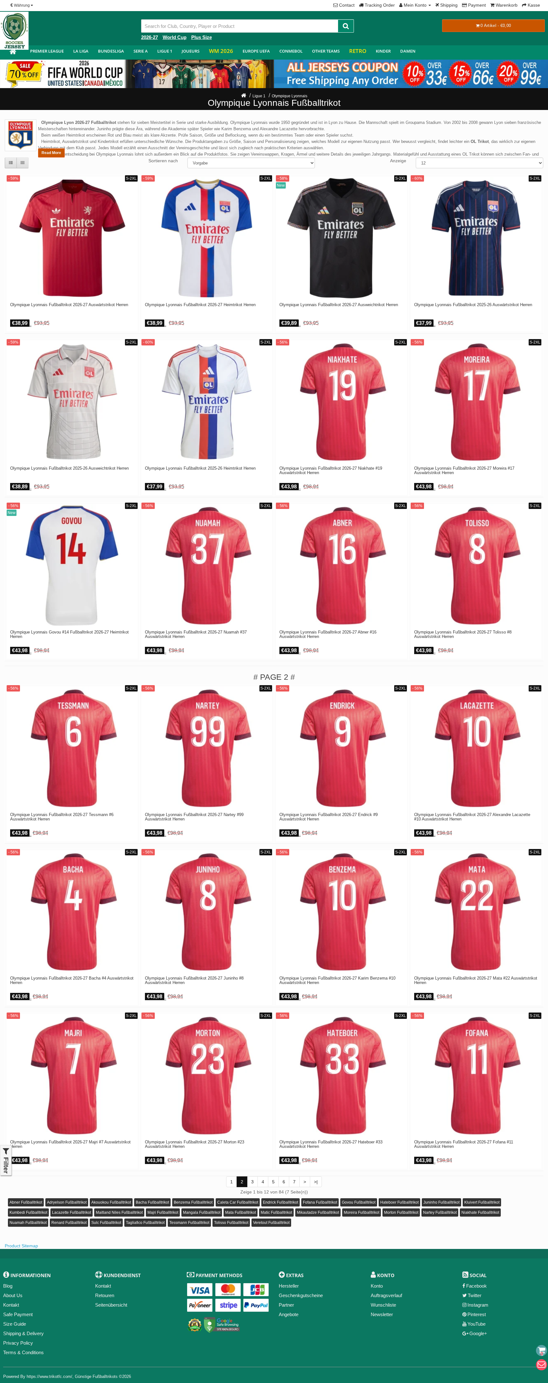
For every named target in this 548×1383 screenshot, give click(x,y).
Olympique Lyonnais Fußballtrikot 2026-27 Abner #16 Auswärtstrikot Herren (327, 634)
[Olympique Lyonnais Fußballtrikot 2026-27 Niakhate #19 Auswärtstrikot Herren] (341, 402)
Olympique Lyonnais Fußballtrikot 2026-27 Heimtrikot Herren (200, 305)
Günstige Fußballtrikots (96, 1376)
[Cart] (541, 1350)
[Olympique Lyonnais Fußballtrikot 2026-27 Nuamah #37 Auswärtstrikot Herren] (207, 565)
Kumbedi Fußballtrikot (28, 1212)
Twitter (474, 1295)
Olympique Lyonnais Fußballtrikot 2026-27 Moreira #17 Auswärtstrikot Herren (464, 470)
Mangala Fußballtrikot (201, 1212)
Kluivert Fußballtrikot (481, 1202)
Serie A (141, 51)
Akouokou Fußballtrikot (111, 1202)
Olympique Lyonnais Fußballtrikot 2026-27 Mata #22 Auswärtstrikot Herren (475, 980)
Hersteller (289, 1286)
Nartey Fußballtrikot (440, 1212)
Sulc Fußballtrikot (106, 1222)
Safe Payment (18, 1314)
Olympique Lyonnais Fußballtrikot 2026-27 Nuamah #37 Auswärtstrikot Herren (196, 634)
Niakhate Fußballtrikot (480, 1212)
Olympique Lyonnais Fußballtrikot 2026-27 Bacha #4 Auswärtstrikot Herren (72, 980)
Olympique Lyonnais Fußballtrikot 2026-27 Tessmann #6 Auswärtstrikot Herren (62, 817)
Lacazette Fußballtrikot (71, 1212)
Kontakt (11, 1305)
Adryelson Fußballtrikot (67, 1202)
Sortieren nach (163, 160)
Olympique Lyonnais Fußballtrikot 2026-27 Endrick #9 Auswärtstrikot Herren (328, 817)
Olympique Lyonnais (289, 96)
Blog (7, 1286)
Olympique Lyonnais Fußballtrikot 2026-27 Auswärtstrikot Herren (69, 305)
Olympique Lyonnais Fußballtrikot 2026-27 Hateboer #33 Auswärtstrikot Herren (330, 1144)
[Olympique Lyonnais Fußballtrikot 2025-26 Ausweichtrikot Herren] (72, 402)
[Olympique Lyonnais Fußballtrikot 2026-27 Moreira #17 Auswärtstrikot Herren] (476, 402)
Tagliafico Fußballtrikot (145, 1222)
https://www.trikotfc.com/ (49, 1376)
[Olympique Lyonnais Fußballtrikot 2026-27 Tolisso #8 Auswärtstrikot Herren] (476, 565)
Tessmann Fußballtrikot (189, 1222)
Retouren (104, 1295)
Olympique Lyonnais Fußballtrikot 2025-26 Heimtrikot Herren (200, 468)
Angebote (288, 1314)
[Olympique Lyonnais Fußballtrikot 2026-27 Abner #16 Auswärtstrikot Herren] (341, 565)
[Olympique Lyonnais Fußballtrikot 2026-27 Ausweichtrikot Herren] (341, 238)
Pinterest (476, 1314)
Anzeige (398, 160)
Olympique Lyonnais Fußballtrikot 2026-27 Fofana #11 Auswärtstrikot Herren (463, 1144)
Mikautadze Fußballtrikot (318, 1212)
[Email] (541, 1364)
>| (316, 1181)
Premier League (47, 51)
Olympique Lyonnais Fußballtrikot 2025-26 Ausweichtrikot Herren (69, 468)
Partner (286, 1305)
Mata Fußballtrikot (240, 1212)
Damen (407, 51)
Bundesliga (111, 51)
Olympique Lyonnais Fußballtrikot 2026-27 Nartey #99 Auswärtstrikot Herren (194, 817)
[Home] (243, 96)
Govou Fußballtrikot (358, 1202)
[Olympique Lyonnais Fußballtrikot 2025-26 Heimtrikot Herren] (207, 402)
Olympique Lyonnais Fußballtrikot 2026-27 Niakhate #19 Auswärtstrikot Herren (330, 470)
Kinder (383, 51)
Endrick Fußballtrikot (280, 1202)
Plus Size (201, 37)
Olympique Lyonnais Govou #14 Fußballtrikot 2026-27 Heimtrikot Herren (69, 634)
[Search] (346, 26)
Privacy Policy (18, 1343)
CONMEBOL (291, 51)
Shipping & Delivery (23, 1333)
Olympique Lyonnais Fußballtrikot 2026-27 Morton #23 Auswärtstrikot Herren (194, 1144)
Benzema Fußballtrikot (193, 1202)
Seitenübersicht (111, 1305)
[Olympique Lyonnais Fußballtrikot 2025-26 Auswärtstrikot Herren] (476, 238)
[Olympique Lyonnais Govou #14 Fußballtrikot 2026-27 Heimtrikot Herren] (72, 565)
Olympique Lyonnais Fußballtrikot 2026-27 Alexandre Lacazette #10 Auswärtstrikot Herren (472, 817)
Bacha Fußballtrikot (152, 1202)
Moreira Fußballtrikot (361, 1212)
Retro (357, 51)
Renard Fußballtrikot (69, 1222)
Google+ (478, 1333)
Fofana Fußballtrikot (320, 1202)
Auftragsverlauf (386, 1295)
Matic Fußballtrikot (276, 1212)
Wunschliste (383, 1305)
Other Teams (326, 51)
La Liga (80, 51)
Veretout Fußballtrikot (271, 1222)
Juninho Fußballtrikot (441, 1202)
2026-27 (149, 37)
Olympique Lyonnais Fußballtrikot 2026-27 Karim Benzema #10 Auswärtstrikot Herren (337, 980)
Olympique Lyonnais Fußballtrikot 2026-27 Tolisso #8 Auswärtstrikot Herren (463, 634)
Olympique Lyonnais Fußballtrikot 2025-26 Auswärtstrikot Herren (473, 305)
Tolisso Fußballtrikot (231, 1222)
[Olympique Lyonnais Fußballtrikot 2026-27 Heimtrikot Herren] (207, 238)
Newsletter (382, 1314)
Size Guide (14, 1324)
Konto (377, 1286)
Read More (51, 153)
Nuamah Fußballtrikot (28, 1222)
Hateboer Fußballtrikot (399, 1202)
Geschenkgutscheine (301, 1295)
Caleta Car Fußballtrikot (237, 1202)
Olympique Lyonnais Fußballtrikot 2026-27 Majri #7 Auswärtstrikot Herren (70, 1144)
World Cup (174, 37)
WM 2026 (221, 51)
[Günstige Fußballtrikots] (12, 52)
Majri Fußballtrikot (162, 1212)
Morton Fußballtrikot (401, 1212)
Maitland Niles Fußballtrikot (119, 1212)
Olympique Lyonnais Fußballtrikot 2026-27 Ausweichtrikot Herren (338, 305)
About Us (13, 1295)
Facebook (476, 1286)
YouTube (476, 1324)
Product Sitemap (21, 1245)
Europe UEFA (256, 51)
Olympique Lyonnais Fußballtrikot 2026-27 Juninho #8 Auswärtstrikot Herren (194, 980)
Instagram (477, 1305)
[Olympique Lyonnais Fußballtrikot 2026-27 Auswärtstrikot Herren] (72, 238)
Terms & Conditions (23, 1352)
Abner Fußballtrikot (26, 1202)
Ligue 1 (164, 51)
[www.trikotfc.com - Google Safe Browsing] (222, 1323)
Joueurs (190, 51)
